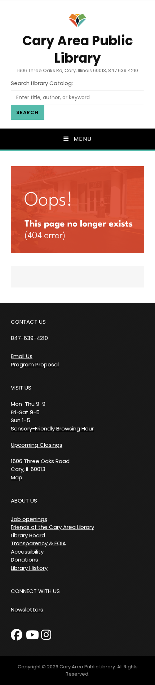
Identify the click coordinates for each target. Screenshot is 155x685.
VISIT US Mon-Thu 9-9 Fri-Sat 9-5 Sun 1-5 (28, 404)
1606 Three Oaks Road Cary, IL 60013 (40, 465)
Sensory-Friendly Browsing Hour (52, 428)
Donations (24, 559)
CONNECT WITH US (35, 591)
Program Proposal (35, 364)
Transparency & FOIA (38, 543)
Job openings (29, 519)
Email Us (21, 356)
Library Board (28, 535)
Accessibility (27, 551)
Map (16, 477)
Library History (29, 568)
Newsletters (27, 609)
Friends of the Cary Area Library (52, 527)
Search (27, 112)
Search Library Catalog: (42, 83)
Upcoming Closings (36, 445)
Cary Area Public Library (77, 49)
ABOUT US (24, 500)
